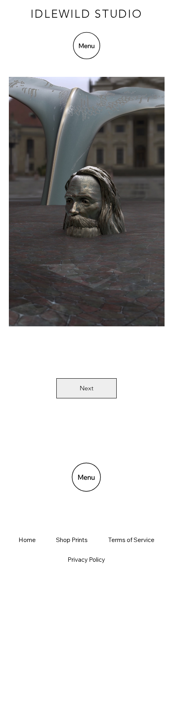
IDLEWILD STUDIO (86, 14)
